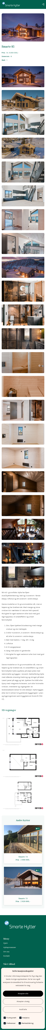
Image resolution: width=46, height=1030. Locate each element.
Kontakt (6, 956)
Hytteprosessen (9, 947)
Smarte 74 (23, 857)
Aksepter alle (23, 993)
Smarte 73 (23, 898)
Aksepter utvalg (23, 1001)
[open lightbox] (23, 76)
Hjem (5, 943)
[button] (43, 4)
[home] (11, 4)
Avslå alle (23, 1009)
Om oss (6, 952)
